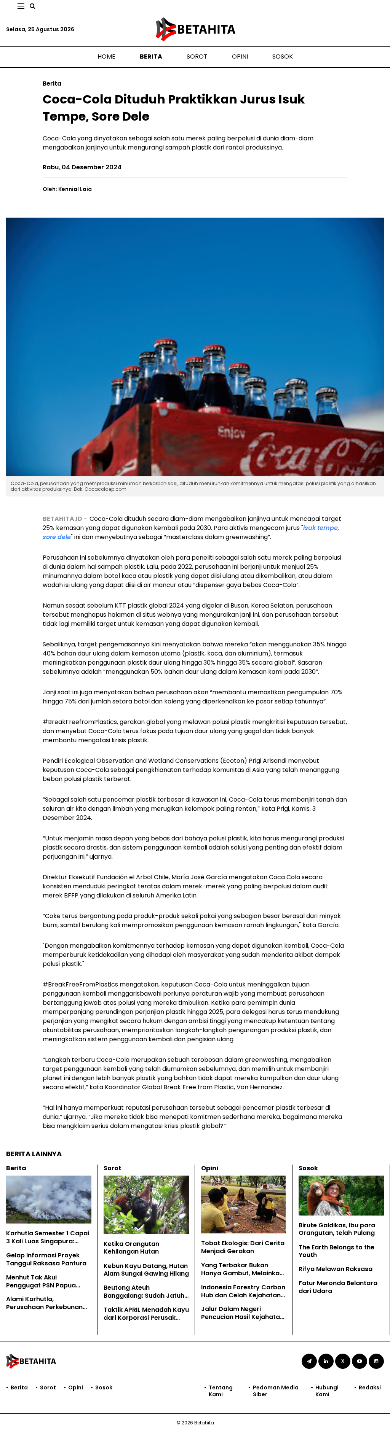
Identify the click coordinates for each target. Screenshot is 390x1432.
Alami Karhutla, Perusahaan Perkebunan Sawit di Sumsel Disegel (44, 1307)
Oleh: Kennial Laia (67, 189)
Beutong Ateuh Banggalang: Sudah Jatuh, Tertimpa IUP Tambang (145, 1295)
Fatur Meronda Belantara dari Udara (338, 1287)
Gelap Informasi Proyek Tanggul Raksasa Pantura (46, 1259)
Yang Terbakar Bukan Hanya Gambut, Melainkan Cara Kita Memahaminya (242, 1273)
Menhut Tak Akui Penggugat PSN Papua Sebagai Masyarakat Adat (47, 1285)
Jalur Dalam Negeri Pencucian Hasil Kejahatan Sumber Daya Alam (242, 1317)
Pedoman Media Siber (276, 1391)
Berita (151, 56)
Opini (240, 56)
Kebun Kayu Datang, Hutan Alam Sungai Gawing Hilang (146, 1270)
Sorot (197, 56)
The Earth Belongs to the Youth (336, 1251)
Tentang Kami (221, 1391)
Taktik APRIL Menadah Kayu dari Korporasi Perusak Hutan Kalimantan (146, 1317)
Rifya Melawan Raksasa (335, 1269)
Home (106, 56)
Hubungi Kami (327, 1391)
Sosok (282, 56)
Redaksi (370, 1387)
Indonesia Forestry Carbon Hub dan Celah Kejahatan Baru (243, 1295)
